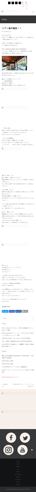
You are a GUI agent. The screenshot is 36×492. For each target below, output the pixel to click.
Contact (18, 484)
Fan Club (18, 479)
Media (18, 471)
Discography (18, 474)
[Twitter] (13, 3)
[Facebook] (16, 3)
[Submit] (32, 318)
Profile (18, 466)
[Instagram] (9, 3)
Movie (18, 476)
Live (18, 469)
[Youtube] (20, 3)
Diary (18, 482)
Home (18, 461)
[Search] (18, 318)
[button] (33, 12)
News (18, 464)
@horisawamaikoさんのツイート (10, 377)
